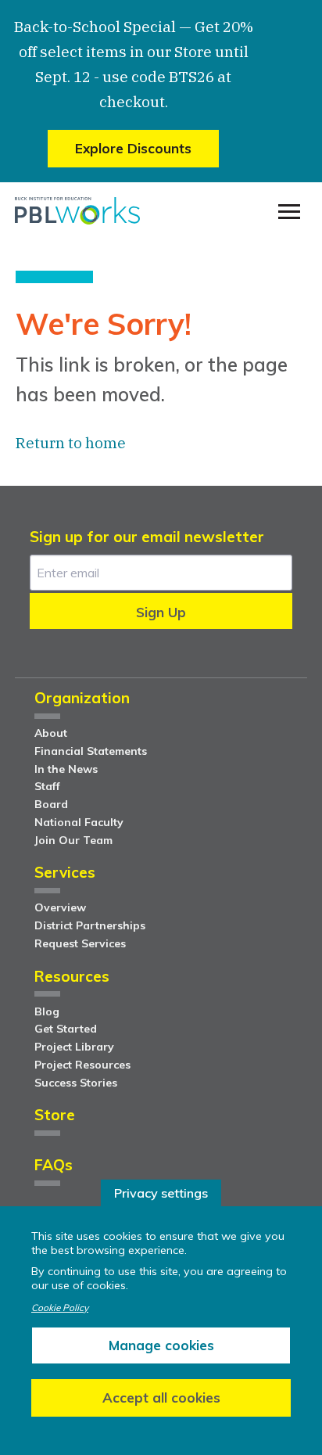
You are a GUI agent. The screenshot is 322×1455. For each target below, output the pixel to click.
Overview (60, 907)
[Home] (77, 211)
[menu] (289, 212)
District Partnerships (89, 925)
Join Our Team (73, 840)
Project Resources (82, 1065)
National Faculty (78, 822)
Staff (47, 786)
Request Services (80, 943)
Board (51, 804)
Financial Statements (90, 751)
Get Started (65, 1029)
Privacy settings (161, 1193)
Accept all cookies (161, 1397)
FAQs (53, 1166)
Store (54, 1116)
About (50, 733)
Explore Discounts (133, 148)
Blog (46, 1011)
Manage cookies (161, 1345)
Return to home (71, 442)
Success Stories (75, 1083)
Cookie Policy (59, 1308)
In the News (66, 769)
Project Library (74, 1047)
